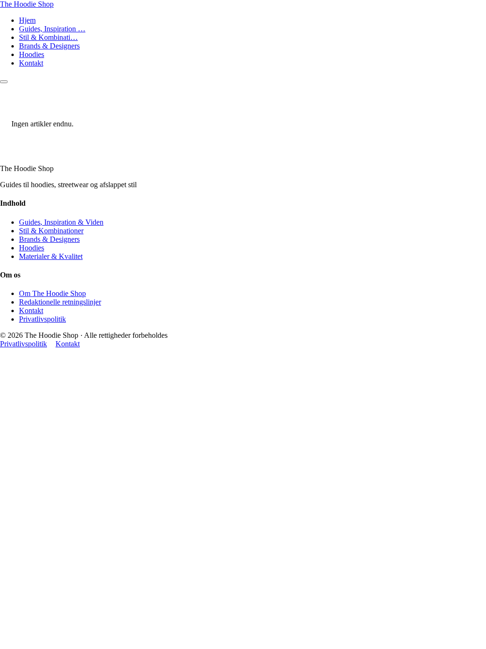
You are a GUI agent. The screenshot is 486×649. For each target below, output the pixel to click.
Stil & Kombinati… (48, 37)
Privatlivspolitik (42, 319)
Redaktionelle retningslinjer (60, 302)
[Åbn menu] (4, 81)
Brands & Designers (49, 46)
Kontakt (31, 63)
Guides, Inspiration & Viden (61, 222)
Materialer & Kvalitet (51, 256)
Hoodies (31, 54)
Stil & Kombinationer (51, 231)
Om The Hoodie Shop (52, 293)
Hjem (27, 20)
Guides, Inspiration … (52, 29)
